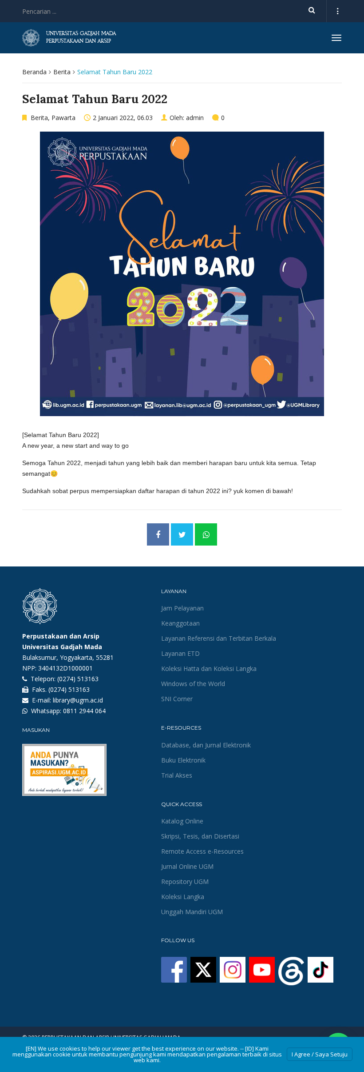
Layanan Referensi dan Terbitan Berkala (218, 638)
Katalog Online (182, 821)
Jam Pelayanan (182, 608)
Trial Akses (176, 775)
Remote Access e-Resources (202, 851)
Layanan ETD (180, 653)
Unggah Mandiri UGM (192, 911)
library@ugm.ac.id (78, 700)
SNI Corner (177, 699)
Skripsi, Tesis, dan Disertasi (200, 836)
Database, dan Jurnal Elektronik (206, 745)
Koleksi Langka (182, 896)
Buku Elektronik (183, 760)
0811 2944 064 (84, 711)
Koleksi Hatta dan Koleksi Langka (209, 668)
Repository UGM (185, 881)
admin (195, 117)
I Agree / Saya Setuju (320, 1054)
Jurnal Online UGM (187, 866)
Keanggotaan (180, 623)
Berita (62, 72)
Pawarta (63, 117)
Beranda (34, 72)
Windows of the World (193, 683)
